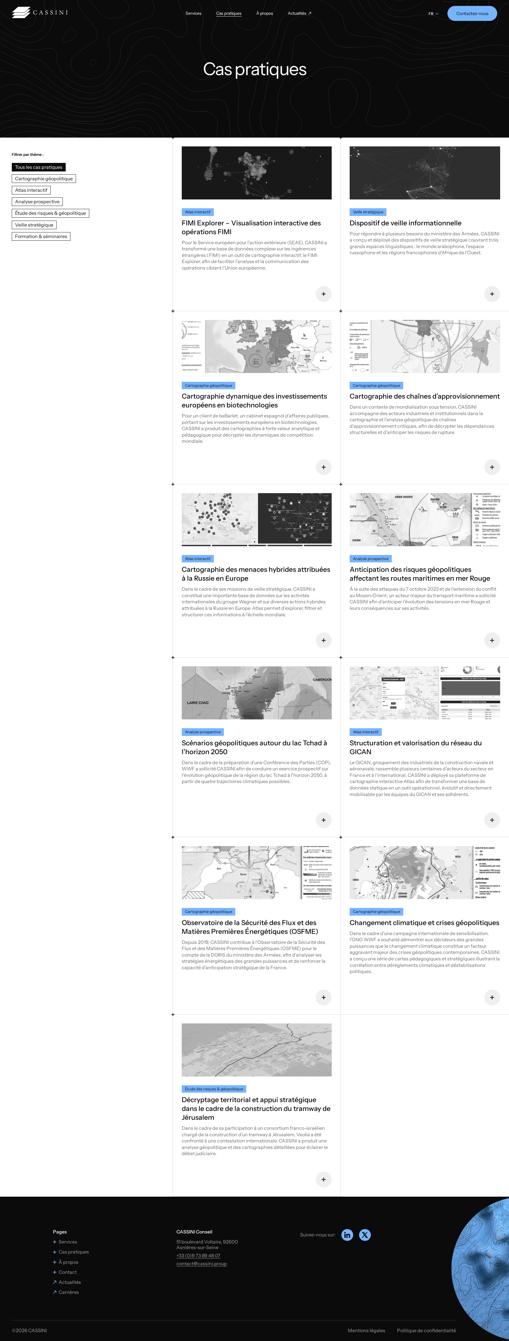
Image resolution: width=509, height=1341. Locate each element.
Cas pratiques (229, 13)
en (431, 16)
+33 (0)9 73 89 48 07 (198, 1256)
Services (193, 13)
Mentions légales (366, 1330)
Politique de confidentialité (426, 1330)
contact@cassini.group (201, 1263)
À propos (264, 13)
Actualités (297, 13)
